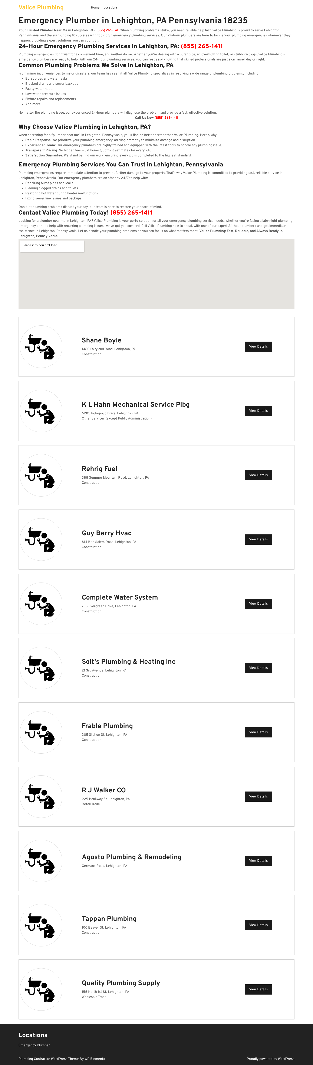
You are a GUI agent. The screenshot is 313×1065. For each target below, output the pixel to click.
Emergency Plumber (34, 1045)
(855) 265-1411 (107, 30)
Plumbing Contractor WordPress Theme (49, 1059)
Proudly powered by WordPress (270, 1059)
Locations (111, 8)
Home (95, 8)
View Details (258, 347)
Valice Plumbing (41, 8)
